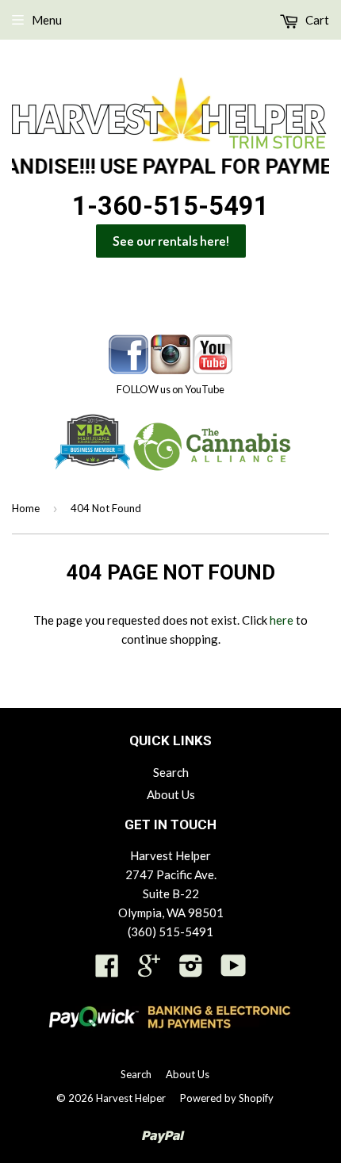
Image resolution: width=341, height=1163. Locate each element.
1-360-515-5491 (170, 206)
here (281, 620)
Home (26, 508)
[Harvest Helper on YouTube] (233, 970)
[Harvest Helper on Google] (149, 970)
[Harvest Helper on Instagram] (191, 970)
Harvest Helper (131, 1098)
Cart (316, 20)
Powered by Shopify (227, 1098)
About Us (171, 794)
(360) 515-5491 (170, 931)
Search (171, 772)
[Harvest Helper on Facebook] (107, 970)
